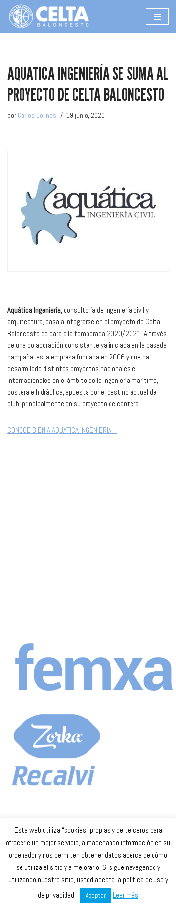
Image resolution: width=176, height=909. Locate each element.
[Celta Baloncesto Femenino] (48, 16)
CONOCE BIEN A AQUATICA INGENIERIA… (62, 430)
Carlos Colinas (37, 115)
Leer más (125, 895)
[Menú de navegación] (157, 16)
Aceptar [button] (96, 895)
